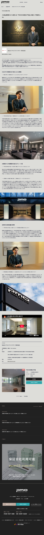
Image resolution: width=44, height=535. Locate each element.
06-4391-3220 (21, 514)
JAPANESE (21, 2)
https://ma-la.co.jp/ (11, 361)
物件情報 (34, 379)
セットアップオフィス (24, 496)
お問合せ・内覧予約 (34, 382)
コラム (22, 498)
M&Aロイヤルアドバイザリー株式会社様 (18, 6)
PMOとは (18, 496)
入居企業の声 (8, 6)
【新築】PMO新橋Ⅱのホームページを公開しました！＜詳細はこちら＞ (14, 413)
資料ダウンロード (9, 504)
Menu (41, 2)
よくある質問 (26, 498)
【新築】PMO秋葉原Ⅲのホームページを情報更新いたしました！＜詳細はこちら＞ (16, 422)
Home (2, 6)
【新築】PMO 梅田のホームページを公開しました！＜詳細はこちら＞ (14, 431)
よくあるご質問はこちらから (36, 504)
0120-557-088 (9, 514)
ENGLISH (25, 2)
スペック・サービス (31, 496)
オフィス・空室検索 (13, 496)
